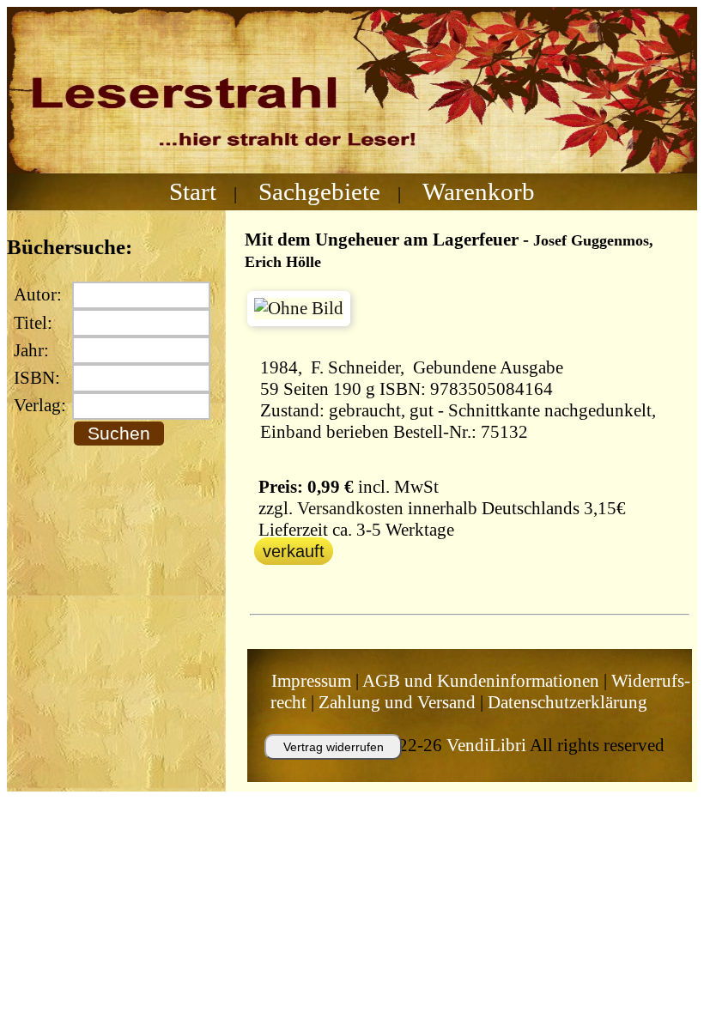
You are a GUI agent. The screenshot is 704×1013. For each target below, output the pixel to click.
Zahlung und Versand (397, 702)
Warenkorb (478, 191)
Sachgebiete (319, 191)
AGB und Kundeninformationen (480, 680)
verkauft (294, 551)
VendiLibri (486, 745)
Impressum (311, 680)
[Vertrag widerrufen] (316, 767)
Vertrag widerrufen (333, 747)
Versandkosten (350, 508)
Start (192, 191)
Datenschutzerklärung (567, 702)
